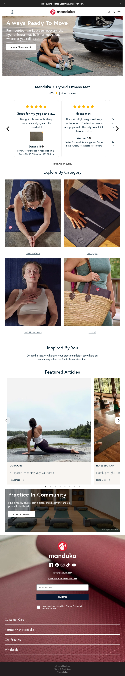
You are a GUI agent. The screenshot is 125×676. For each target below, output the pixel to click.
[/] (62, 12)
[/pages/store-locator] (12, 12)
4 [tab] (60, 487)
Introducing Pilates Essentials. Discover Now (62, 3)
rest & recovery (33, 332)
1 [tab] (45, 487)
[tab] (45, 487)
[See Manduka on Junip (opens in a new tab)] (69, 163)
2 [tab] (50, 487)
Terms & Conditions (62, 669)
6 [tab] (69, 487)
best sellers (33, 253)
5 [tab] (65, 487)
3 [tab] (55, 487)
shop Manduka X (21, 46)
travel (92, 332)
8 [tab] (79, 487)
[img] (43, 146)
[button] (120, 3)
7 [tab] (74, 487)
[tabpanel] (49, 431)
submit (62, 596)
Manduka (66, 666)
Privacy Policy (62, 672)
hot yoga (92, 253)
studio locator (21, 513)
